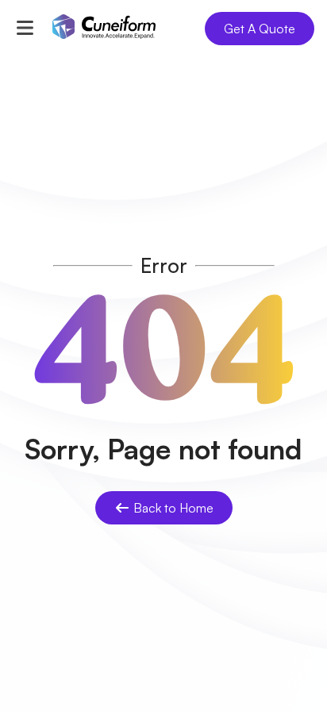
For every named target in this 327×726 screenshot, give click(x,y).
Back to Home (173, 508)
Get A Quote (259, 28)
